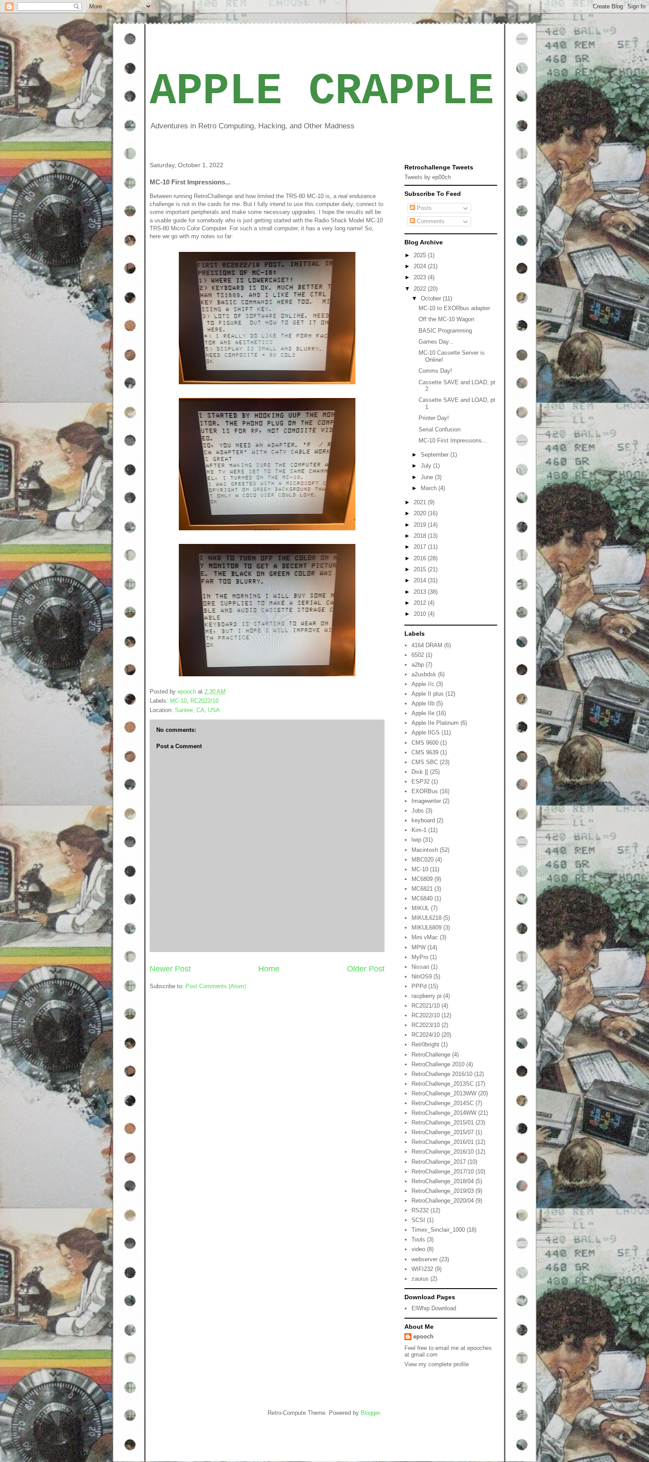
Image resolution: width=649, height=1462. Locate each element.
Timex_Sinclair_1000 (438, 1229)
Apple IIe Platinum (435, 723)
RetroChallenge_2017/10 (442, 1171)
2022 (421, 288)
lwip (416, 839)
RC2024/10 (425, 1034)
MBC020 (422, 859)
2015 (421, 569)
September (435, 454)
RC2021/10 (425, 1005)
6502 (417, 655)
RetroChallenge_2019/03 (442, 1191)
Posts (423, 208)
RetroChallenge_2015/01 (442, 1122)
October (432, 298)
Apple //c (422, 684)
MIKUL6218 (426, 918)
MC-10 (178, 700)
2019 (421, 524)
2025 (421, 255)
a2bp (417, 664)
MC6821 (422, 888)
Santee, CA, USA (197, 710)
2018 (421, 535)
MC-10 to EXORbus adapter (454, 308)
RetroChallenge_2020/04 (442, 1200)
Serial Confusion (439, 429)
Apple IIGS (425, 732)
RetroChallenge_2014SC (442, 1103)
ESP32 (420, 781)
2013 (421, 592)
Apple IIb (422, 703)
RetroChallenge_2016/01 (442, 1142)
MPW (418, 947)
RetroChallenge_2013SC (442, 1083)
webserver (424, 1259)
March (429, 488)
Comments (430, 221)
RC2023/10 (425, 1025)
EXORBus (424, 791)
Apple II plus (427, 693)
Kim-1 (418, 830)
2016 (421, 558)
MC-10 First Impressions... (453, 440)
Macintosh (424, 850)
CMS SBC (424, 762)
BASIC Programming (445, 330)
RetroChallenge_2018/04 (442, 1181)
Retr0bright (425, 1044)
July (427, 465)
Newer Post (170, 968)
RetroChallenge (430, 1054)
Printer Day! (434, 418)
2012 (421, 603)
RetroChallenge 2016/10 (441, 1074)
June (428, 477)
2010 (421, 614)
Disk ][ (419, 771)
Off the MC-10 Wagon (446, 319)
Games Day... (436, 341)
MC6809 (422, 879)
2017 (421, 547)
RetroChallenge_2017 (438, 1161)
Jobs (417, 810)
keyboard (423, 820)
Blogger (370, 1413)
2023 (421, 277)
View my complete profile (436, 1364)
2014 (421, 580)
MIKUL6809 (426, 927)
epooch (423, 1336)
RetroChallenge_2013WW (443, 1093)
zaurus (420, 1278)
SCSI (418, 1220)
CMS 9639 (424, 752)
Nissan (420, 966)
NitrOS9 (421, 976)
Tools (418, 1239)
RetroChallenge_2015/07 (442, 1132)
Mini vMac (424, 937)
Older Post (366, 968)
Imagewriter (426, 801)
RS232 (420, 1210)
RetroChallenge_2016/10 (442, 1151)
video (418, 1249)
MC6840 (422, 898)
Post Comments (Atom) (215, 986)
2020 (421, 513)
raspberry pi (426, 996)
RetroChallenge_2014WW (443, 1113)
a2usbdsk (423, 674)
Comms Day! (435, 370)
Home (268, 968)
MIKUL (420, 908)
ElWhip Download (433, 1308)
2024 (421, 266)
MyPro (419, 957)
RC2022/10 (204, 700)
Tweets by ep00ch (427, 177)
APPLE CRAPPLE (322, 91)
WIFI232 (422, 1269)
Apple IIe (422, 713)
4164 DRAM (426, 645)
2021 (421, 502)
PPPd (418, 986)
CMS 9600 (424, 742)
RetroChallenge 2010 (437, 1064)
